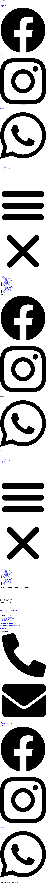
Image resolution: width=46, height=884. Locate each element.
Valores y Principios (8, 167)
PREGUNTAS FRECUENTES (8, 623)
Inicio (3, 163)
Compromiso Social (8, 168)
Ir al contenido (2, 0)
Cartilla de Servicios (8, 173)
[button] (23, 228)
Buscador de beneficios (8, 174)
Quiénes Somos (7, 165)
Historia (5, 166)
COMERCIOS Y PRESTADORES (10, 626)
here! (17, 882)
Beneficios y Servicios (6, 169)
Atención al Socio (7, 176)
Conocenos (4, 164)
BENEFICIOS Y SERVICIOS (8, 610)
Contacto (3, 180)
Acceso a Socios (5, 172)
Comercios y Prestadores (6, 290)
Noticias (3, 291)
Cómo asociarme (5, 170)
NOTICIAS (3, 628)
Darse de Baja (6, 175)
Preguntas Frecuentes (6, 171)
